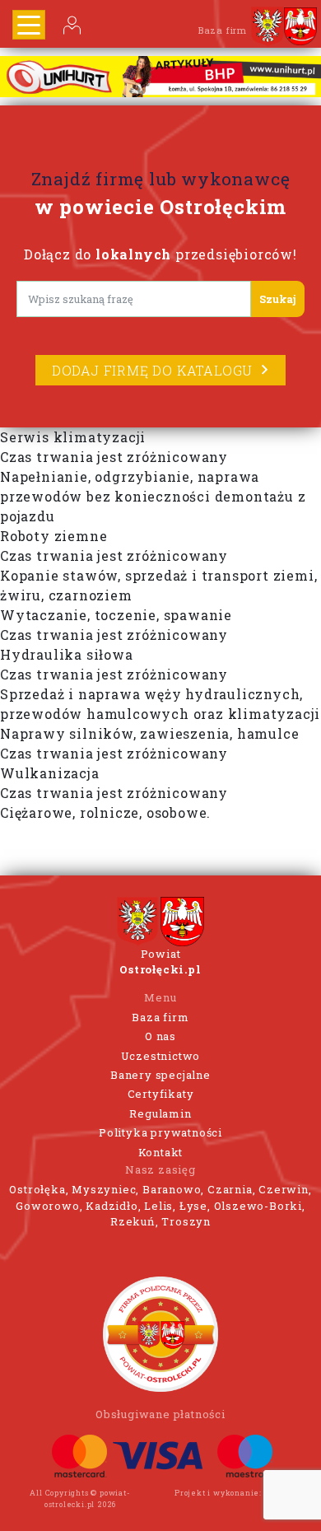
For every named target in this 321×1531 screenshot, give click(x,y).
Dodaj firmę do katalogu (152, 370)
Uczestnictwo (161, 1055)
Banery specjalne (160, 1074)
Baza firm (160, 1017)
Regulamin (160, 1113)
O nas (160, 1036)
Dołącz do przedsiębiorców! (160, 254)
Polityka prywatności (160, 1132)
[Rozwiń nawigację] (28, 25)
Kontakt (161, 1152)
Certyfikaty (161, 1093)
